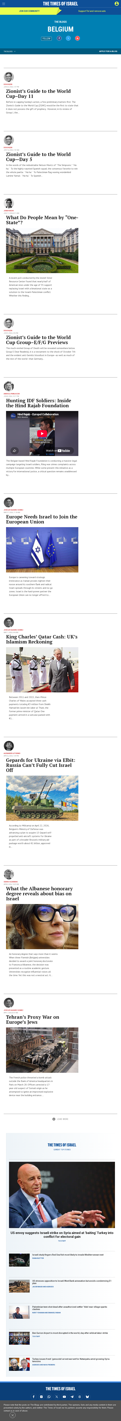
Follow (46, 38)
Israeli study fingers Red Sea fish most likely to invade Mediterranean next (67, 1255)
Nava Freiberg (49, 1365)
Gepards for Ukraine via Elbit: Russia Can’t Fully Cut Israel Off (40, 765)
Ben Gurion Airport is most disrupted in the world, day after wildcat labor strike (70, 1333)
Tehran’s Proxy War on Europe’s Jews (32, 1019)
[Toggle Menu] (3, 3)
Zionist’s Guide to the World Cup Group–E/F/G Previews (38, 339)
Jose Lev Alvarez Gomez (13, 510)
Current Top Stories (62, 1150)
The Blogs (60, 21)
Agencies (50, 1287)
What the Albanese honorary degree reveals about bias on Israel (39, 893)
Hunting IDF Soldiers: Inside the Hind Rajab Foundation (38, 403)
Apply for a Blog (108, 51)
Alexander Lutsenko (12, 753)
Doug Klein (8, 84)
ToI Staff (62, 1241)
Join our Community (29, 11)
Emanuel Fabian (54, 1313)
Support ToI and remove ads (92, 11)
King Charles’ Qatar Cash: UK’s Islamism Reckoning (41, 639)
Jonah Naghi (9, 211)
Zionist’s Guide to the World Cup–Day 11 (38, 93)
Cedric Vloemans (11, 882)
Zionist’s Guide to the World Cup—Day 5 (38, 156)
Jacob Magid (37, 1287)
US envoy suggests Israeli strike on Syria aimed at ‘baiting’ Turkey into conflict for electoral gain (62, 1235)
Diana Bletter (38, 1258)
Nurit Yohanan (38, 1313)
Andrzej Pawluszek (12, 394)
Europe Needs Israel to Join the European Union (41, 519)
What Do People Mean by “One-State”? (42, 220)
